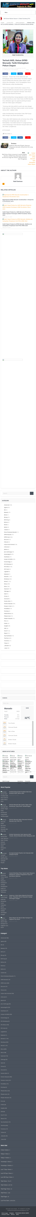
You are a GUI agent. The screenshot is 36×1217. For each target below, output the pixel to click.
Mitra (5, 586)
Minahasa (6, 579)
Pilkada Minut (7, 613)
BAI (5, 510)
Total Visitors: (4, 1185)
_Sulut (5, 648)
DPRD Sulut (7, 537)
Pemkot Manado (8, 603)
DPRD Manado (7, 69)
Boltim (5, 527)
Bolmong (6, 520)
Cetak (27, 69)
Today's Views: (5, 1154)
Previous (13, 143)
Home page (5, 1213)
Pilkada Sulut (7, 616)
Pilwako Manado (8, 618)
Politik (5, 623)
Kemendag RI (7, 554)
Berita (5, 515)
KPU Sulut (6, 569)
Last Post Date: (5, 1200)
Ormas (5, 596)
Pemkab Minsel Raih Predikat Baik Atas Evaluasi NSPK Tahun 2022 (20, 792)
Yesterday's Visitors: (6, 1165)
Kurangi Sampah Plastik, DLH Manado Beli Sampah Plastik (21, 853)
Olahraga (6, 591)
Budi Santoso (11, 68)
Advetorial (6, 505)
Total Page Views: (6, 1189)
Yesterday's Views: (6, 1161)
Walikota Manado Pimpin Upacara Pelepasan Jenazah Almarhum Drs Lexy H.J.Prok (21, 147)
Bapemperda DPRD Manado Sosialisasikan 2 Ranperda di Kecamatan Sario (18, 200)
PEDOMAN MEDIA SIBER (22, 1213)
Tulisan (6, 643)
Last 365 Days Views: (7, 1177)
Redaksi (11, 1213)
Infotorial (6, 547)
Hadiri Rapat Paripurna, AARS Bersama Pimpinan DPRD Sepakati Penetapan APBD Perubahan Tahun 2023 (17, 213)
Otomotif (6, 598)
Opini (5, 594)
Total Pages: (4, 1196)
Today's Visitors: (5, 1157)
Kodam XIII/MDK (8, 559)
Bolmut (6, 522)
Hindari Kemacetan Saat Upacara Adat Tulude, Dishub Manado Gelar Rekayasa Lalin (22, 835)
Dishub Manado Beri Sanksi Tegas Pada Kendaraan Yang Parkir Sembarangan (20, 805)
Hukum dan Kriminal (9, 544)
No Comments (14, 69)
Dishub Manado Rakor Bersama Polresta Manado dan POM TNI (20, 820)
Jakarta (6, 549)
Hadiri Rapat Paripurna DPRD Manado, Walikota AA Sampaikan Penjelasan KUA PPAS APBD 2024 (17, 224)
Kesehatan (6, 557)
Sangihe (6, 626)
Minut (5, 584)
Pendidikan (7, 608)
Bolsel (5, 524)
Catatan (6, 529)
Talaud (5, 633)
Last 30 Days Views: (6, 1173)
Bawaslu (6, 512)
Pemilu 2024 (7, 601)
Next (23, 152)
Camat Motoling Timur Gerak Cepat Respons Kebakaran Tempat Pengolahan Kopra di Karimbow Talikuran (22, 874)
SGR (5, 628)
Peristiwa (6, 611)
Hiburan (6, 542)
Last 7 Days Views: (6, 1169)
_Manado (6, 645)
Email (32, 69)
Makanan (6, 574)
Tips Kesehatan (8, 635)
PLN (5, 621)
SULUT (5, 631)
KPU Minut (6, 566)
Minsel (5, 581)
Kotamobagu (7, 561)
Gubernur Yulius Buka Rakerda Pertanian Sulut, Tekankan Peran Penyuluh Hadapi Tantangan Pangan (21, 897)
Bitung (5, 517)
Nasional (6, 589)
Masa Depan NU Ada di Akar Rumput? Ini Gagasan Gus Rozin (20, 918)
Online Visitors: (5, 1150)
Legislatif (6, 571)
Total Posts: (4, 1192)
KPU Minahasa (7, 564)
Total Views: (4, 1181)
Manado (6, 576)
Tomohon (6, 640)
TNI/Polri (6, 638)
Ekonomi (6, 539)
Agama (6, 507)
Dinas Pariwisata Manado (10, 532)
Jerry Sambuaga (8, 552)
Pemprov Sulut (8, 606)
